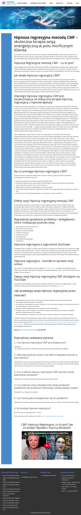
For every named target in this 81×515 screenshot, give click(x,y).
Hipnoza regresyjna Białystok (11, 498)
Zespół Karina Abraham (49, 475)
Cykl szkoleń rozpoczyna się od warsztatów (45, 322)
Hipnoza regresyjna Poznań (11, 491)
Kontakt (69, 3)
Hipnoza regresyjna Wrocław (11, 489)
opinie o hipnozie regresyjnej (28, 330)
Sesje (51, 3)
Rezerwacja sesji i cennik (38, 3)
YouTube (61, 286)
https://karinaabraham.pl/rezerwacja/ (52, 416)
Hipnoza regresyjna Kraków (11, 475)
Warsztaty (59, 3)
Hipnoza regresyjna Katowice (11, 482)
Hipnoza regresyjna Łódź (10, 505)
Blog (77, 3)
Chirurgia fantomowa (68, 475)
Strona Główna (22, 3)
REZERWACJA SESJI (49, 268)
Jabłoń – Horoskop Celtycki (70, 491)
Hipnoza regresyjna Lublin (11, 500)
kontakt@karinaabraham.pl (29, 477)
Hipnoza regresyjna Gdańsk (11, 503)
